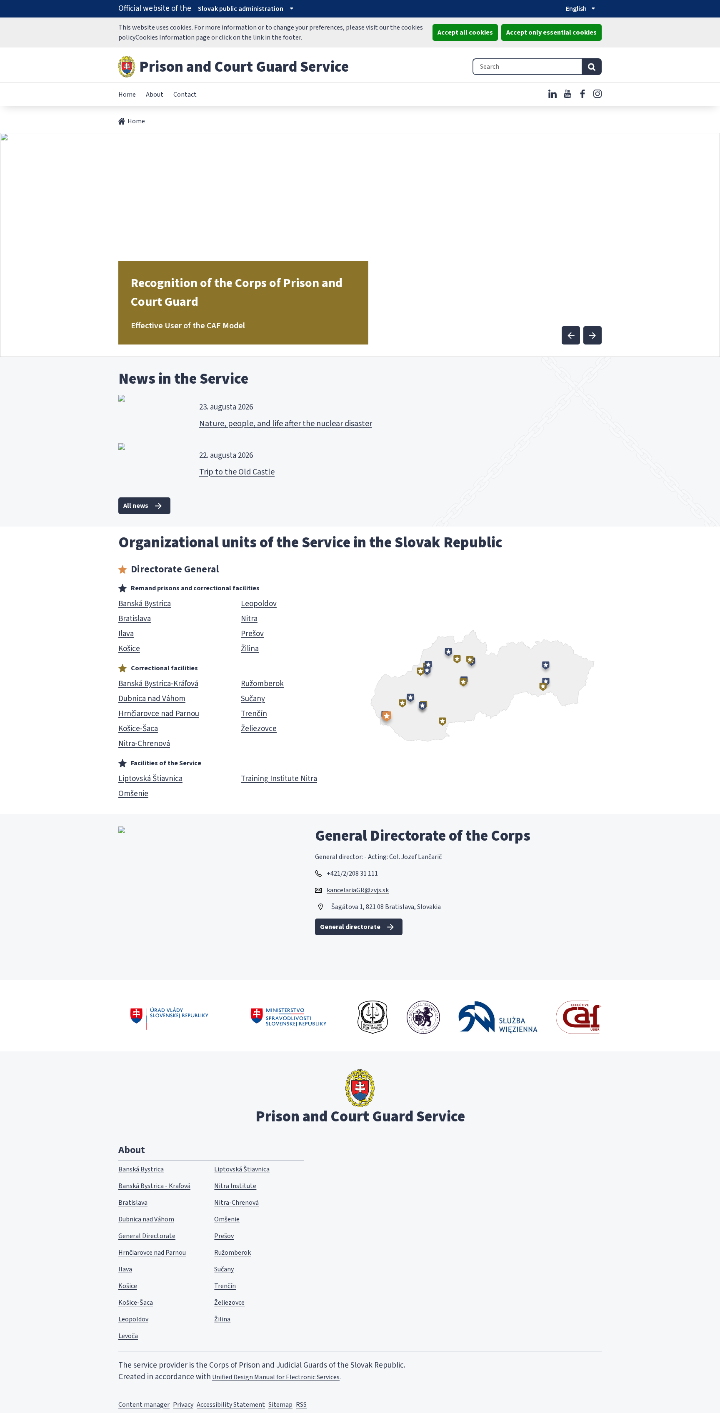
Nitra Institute (235, 1186)
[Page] (126, 66)
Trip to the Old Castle (237, 472)
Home (127, 94)
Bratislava (133, 1202)
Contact (185, 94)
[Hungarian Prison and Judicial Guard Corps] (423, 1017)
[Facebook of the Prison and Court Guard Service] (582, 94)
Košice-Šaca (135, 1302)
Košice (127, 1286)
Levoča (128, 1336)
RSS (301, 1404)
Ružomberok (232, 1252)
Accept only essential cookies (551, 32)
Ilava (125, 1269)
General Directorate (146, 1236)
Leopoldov (133, 1319)
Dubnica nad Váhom (146, 1219)
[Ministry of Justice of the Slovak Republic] (289, 1017)
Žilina (222, 1319)
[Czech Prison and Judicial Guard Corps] (373, 1017)
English (576, 8)
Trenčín (225, 1286)
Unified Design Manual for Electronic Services (276, 1377)
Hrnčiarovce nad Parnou (152, 1252)
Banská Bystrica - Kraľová (154, 1186)
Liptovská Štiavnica (242, 1169)
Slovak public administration (240, 8)
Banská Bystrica (141, 1169)
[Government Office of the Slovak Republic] (169, 1017)
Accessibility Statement (231, 1404)
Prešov (224, 1236)
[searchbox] (527, 66)
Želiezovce (229, 1302)
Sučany (224, 1269)
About (154, 94)
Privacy (183, 1404)
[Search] (592, 66)
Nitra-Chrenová (236, 1202)
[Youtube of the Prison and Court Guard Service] (567, 94)
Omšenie (227, 1219)
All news (135, 505)
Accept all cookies (465, 32)
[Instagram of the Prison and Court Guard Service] (597, 94)
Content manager (144, 1404)
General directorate (350, 926)
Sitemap (280, 1404)
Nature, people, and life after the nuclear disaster (285, 423)
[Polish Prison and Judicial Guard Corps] (498, 1017)
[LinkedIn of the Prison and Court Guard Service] (552, 94)
